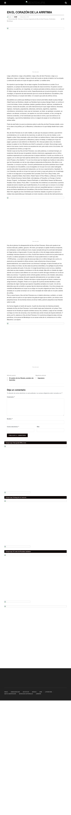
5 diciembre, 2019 (24, 17)
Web (38, 427)
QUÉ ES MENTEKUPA (10, 694)
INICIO (6, 692)
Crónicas (20, 19)
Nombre (10, 419)
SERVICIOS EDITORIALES (26, 694)
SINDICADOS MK (15, 692)
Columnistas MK (12, 19)
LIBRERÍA (38, 694)
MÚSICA (34, 692)
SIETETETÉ (26, 692)
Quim (15, 17)
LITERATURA (48, 692)
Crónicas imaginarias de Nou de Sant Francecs (36, 19)
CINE (40, 692)
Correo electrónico (13, 427)
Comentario (11, 397)
